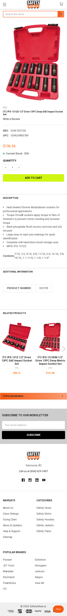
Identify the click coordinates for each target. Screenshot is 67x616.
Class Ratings (11, 513)
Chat (58, 609)
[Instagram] (30, 480)
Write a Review (11, 118)
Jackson (39, 571)
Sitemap (7, 537)
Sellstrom (40, 559)
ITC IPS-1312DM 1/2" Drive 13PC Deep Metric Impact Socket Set (50, 360)
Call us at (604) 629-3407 (33, 471)
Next (63, 349)
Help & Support (11, 531)
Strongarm (41, 565)
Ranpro (39, 577)
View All (39, 583)
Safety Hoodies (45, 519)
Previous (3, 349)
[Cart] (62, 4)
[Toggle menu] (4, 4)
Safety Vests (43, 507)
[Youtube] (44, 480)
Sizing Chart (10, 519)
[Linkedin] (37, 480)
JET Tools (8, 565)
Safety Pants (43, 531)
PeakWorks (9, 583)
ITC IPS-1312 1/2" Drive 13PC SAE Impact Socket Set (17, 360)
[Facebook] (23, 480)
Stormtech (9, 577)
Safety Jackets (45, 525)
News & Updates (12, 525)
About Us (8, 507)
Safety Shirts (43, 513)
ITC (5, 588)
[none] (33, 62)
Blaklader (8, 571)
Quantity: (10, 160)
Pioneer (7, 559)
